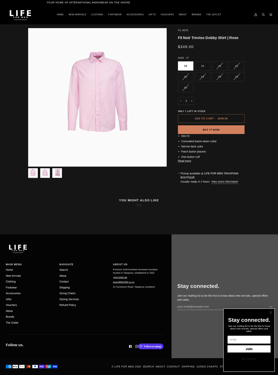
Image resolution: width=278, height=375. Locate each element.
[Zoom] (97, 97)
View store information (224, 181)
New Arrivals (13, 275)
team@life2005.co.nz (123, 282)
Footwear (11, 287)
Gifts (9, 299)
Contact (64, 281)
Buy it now (211, 129)
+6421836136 (120, 277)
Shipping (64, 287)
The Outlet (12, 322)
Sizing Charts (67, 293)
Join (249, 349)
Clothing (11, 281)
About (9, 310)
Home (9, 269)
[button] (97, 14)
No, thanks (249, 359)
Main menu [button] (14, 264)
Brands (10, 316)
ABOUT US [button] (120, 264)
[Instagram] (136, 346)
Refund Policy (67, 305)
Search (63, 269)
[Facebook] (130, 346)
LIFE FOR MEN (124, 366)
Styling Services (69, 299)
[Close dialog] (270, 312)
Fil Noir (183, 30)
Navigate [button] (66, 264)
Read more (184, 160)
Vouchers (11, 305)
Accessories (13, 293)
